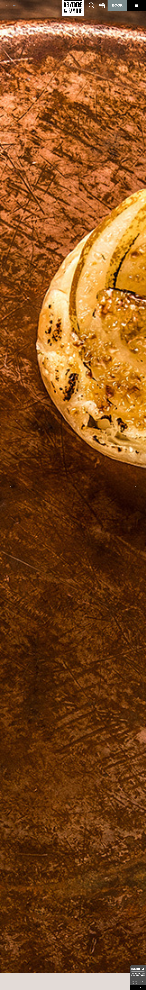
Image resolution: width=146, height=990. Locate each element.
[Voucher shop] (102, 5)
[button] (11, 486)
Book (117, 5)
